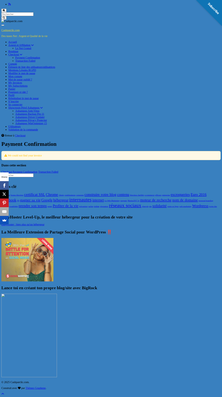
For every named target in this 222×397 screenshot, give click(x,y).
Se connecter (15, 104)
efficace (158, 195)
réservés (145, 206)
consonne (80, 195)
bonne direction (17, 195)
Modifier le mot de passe (21, 73)
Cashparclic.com (10, 30)
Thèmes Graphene (35, 388)
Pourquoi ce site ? (18, 92)
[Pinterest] (4, 202)
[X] (4, 194)
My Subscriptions (18, 85)
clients (61, 195)
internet (98, 200)
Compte (12, 63)
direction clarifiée (137, 195)
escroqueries (180, 194)
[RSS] (9, 4)
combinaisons (70, 195)
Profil (11, 95)
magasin (123, 201)
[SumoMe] (4, 220)
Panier (11, 88)
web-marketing (185, 206)
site (150, 206)
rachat (90, 206)
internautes (80, 199)
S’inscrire (13, 101)
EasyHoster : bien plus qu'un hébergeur (22, 224)
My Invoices (15, 82)
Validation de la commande (23, 129)
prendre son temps (33, 206)
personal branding (206, 201)
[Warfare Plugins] (27, 280)
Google (47, 200)
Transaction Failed (25, 60)
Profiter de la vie (65, 206)
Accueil (12, 41)
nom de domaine (185, 200)
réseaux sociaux (125, 205)
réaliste (96, 206)
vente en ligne (173, 206)
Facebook (8, 200)
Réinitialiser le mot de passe (23, 98)
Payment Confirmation (27, 57)
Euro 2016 (199, 194)
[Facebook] (4, 185)
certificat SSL (34, 194)
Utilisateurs (14, 126)
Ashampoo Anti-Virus (27, 110)
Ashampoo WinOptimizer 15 (31, 123)
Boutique (13, 51)
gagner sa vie (30, 200)
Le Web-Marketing (112, 201)
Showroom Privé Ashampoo (24, 107)
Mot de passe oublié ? (20, 79)
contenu (123, 194)
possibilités (13, 206)
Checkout (14, 54)
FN (18, 201)
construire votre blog (100, 194)
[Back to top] (2, 393)
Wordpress (200, 206)
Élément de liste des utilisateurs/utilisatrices (31, 67)
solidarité (159, 206)
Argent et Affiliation (19, 45)
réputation (104, 206)
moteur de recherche (156, 200)
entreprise (166, 195)
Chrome (52, 194)
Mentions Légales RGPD (22, 70)
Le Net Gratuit (23, 48)
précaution (83, 206)
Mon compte (15, 76)
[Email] (4, 211)
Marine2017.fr (133, 201)
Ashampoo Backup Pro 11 (29, 113)
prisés (50, 206)
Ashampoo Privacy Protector (31, 120)
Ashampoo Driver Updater (30, 117)
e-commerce (150, 195)
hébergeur (61, 200)
